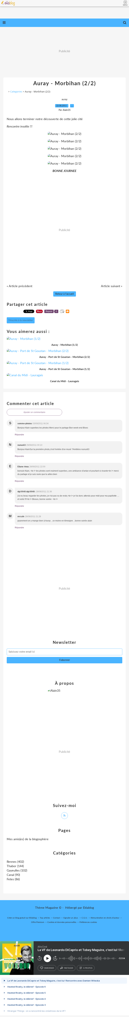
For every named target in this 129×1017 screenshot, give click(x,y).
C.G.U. (85, 918)
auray (64, 99)
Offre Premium (37, 922)
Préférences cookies (88, 922)
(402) (15, 861)
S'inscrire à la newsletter (20, 320)
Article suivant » (111, 286)
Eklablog (88, 907)
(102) (17, 870)
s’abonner (49, 968)
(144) (15, 866)
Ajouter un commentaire (34, 412)
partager (68, 968)
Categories (16, 91)
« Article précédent (19, 286)
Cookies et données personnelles (61, 922)
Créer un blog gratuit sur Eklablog (22, 918)
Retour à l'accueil (64, 294)
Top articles (45, 918)
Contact (56, 918)
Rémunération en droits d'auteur (105, 918)
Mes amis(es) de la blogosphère (28, 839)
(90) (13, 875)
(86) (13, 879)
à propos (87, 968)
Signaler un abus (70, 918)
